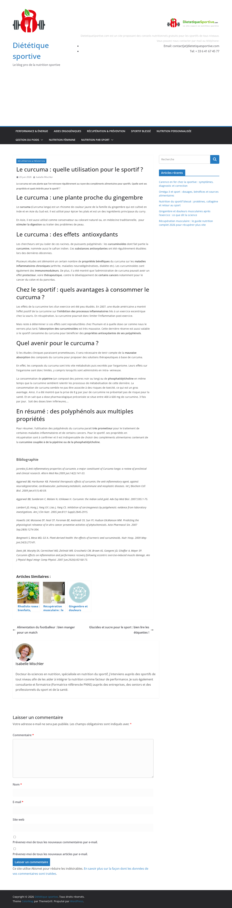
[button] (41, 139)
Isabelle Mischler (44, 177)
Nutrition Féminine (62, 139)
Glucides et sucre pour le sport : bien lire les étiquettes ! (119, 629)
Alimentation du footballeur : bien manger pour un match (46, 629)
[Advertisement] (116, 99)
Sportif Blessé (141, 131)
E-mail (18, 802)
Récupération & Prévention (106, 131)
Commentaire (23, 735)
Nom (17, 784)
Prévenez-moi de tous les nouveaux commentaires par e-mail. (55, 842)
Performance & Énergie (32, 131)
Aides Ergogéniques (67, 131)
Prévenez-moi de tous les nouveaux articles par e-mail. (50, 854)
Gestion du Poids (27, 139)
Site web (18, 820)
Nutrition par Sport (95, 139)
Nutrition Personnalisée (174, 131)
